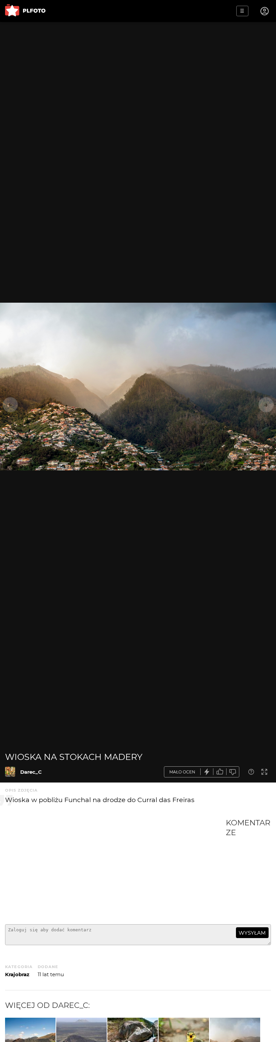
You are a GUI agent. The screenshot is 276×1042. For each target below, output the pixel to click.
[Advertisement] (115, 868)
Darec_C (31, 772)
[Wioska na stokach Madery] (10, 772)
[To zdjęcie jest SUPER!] (207, 772)
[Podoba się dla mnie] (220, 772)
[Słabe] (233, 772)
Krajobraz (17, 974)
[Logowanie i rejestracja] (264, 11)
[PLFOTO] (25, 11)
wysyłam (252, 933)
